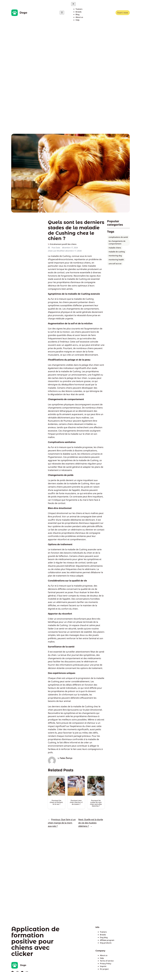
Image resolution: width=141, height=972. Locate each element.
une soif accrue (115, 263)
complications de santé (118, 237)
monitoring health (116, 259)
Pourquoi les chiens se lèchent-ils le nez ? (56, 802)
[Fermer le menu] (73, 4)
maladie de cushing (117, 251)
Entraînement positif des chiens (63, 244)
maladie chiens (115, 247)
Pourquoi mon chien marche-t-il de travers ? (76, 802)
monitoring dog (115, 255)
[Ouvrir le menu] (62, 12)
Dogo (23, 12)
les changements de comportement (117, 242)
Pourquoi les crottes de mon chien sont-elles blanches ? (96, 803)
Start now (122, 12)
